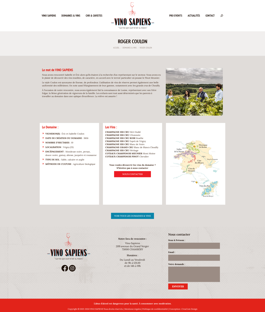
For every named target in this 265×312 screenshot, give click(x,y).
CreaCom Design (189, 309)
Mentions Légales (133, 309)
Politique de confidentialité (155, 309)
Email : (171, 252)
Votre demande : (176, 264)
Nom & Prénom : (176, 240)
